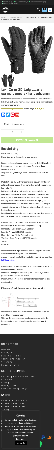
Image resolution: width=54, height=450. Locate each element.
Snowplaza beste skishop (10, 4)
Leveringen (6, 353)
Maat (6, 124)
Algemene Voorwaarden (13, 359)
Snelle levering (7, 2)
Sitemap (5, 382)
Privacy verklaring (10, 365)
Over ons (5, 349)
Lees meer (20, 439)
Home (3, 18)
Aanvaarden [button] (21, 443)
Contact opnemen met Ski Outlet (18, 376)
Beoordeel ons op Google (14, 388)
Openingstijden (9, 385)
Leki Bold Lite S (7, 260)
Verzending (6, 362)
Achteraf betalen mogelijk (38, 2)
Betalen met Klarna (11, 356)
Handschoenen (16, 18)
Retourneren (7, 379)
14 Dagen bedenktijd (21, 2)
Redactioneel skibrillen (12, 403)
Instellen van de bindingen (14, 400)
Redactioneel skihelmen (13, 406)
